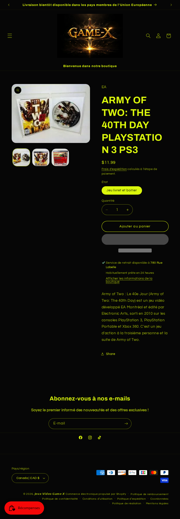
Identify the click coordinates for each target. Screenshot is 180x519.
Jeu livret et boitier (121, 190)
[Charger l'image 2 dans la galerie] (40, 157)
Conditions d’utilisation (98, 499)
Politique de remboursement (149, 494)
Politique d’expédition (131, 499)
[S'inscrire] (126, 423)
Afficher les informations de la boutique (129, 280)
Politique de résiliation (127, 503)
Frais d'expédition (114, 169)
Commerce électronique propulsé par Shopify (96, 494)
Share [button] (110, 354)
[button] (10, 36)
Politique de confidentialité (60, 499)
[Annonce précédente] (9, 5)
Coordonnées (159, 499)
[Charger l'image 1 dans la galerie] (21, 157)
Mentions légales (157, 503)
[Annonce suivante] (171, 5)
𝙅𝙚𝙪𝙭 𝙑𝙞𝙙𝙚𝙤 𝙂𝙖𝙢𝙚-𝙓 (50, 494)
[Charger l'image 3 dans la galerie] (60, 157)
